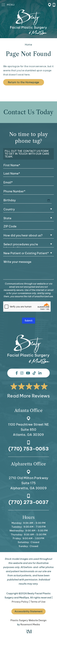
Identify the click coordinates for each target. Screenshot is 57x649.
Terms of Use (37, 601)
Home (28, 44)
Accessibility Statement (28, 611)
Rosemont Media (30, 624)
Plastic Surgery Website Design (28, 620)
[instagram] (21, 373)
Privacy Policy (20, 601)
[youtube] (28, 373)
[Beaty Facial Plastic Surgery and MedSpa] (28, 349)
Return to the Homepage (23, 82)
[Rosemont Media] (28, 632)
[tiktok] (34, 373)
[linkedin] (39, 373)
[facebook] (17, 373)
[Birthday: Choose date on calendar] (48, 200)
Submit (28, 320)
